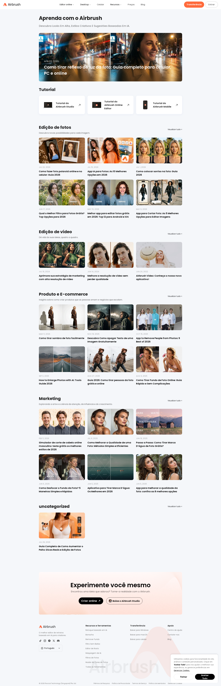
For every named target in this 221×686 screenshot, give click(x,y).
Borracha (90, 634)
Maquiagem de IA (93, 653)
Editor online (66, 4)
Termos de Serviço (139, 683)
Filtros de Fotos (92, 657)
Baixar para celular (138, 639)
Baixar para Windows (139, 630)
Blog (143, 4)
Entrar (211, 4)
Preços (131, 4)
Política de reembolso (157, 683)
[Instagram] (44, 640)
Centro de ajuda (175, 630)
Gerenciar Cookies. (182, 670)
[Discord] (58, 640)
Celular (100, 4)
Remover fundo (93, 639)
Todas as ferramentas (96, 667)
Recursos (114, 4)
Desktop (84, 4)
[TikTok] (40, 640)
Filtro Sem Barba (93, 644)
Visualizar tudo (174, 129)
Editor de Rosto (92, 648)
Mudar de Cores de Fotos (97, 662)
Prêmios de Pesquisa (102, 683)
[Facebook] (49, 640)
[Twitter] (53, 640)
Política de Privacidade (121, 683)
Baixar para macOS (138, 634)
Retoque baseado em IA (96, 630)
